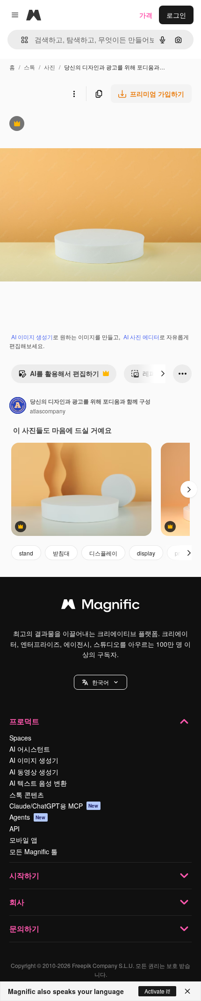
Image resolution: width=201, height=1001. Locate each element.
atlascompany (47, 411)
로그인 (176, 15)
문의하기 (24, 928)
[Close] (187, 991)
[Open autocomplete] (21, 39)
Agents (27, 817)
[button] (100, 682)
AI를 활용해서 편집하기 (58, 376)
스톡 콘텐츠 (26, 794)
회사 (16, 902)
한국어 (100, 682)
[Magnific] (100, 606)
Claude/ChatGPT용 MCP (54, 805)
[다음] (162, 373)
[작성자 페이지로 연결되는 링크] (17, 406)
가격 (145, 15)
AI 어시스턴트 (29, 749)
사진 (49, 67)
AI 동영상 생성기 (33, 771)
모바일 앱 (23, 839)
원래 (54, 125)
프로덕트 (24, 721)
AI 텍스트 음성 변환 (38, 783)
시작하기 (24, 875)
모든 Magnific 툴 (33, 851)
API (14, 828)
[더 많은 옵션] (74, 93)
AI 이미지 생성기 (32, 337)
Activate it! (157, 991)
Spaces (20, 737)
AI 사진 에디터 (141, 337)
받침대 (61, 553)
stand (26, 553)
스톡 (29, 67)
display (146, 553)
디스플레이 (103, 553)
